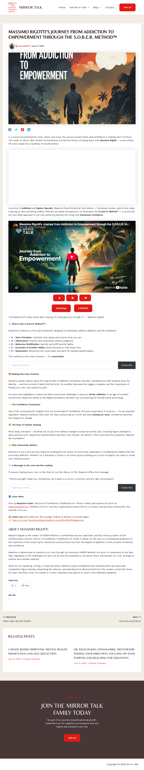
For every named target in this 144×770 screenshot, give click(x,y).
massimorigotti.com (18, 506)
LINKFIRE (83, 308)
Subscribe (126, 365)
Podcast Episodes (31, 659)
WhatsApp (61, 308)
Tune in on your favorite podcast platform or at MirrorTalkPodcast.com (48, 520)
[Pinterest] (22, 129)
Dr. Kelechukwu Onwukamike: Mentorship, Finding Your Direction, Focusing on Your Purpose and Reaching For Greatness (104, 653)
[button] (87, 7)
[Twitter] (16, 129)
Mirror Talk (30, 7)
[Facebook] (9, 129)
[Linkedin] (28, 129)
